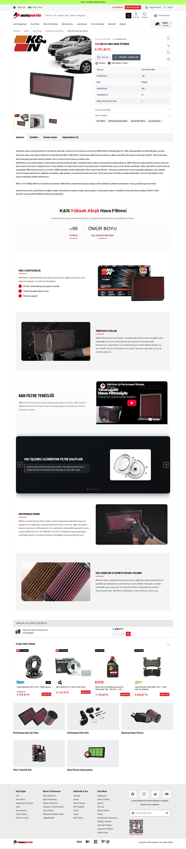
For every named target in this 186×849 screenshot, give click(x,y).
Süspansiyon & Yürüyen (24, 803)
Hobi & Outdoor (21, 814)
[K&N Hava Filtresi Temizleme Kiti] (18, 631)
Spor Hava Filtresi (154, 121)
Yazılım (76, 810)
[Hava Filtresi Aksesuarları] (93, 753)
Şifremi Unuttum (103, 799)
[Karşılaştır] (168, 45)
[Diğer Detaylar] (183, 30)
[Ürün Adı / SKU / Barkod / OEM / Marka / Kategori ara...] (128, 15)
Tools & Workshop (97, 24)
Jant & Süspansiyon (20, 24)
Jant (17, 796)
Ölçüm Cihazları (79, 803)
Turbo (18, 807)
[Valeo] (99, 682)
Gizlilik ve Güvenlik (104, 821)
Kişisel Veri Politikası (105, 829)
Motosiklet (112, 24)
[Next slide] (169, 645)
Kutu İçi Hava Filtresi (138, 121)
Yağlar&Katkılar (49, 818)
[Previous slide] (167, 645)
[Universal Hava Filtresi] (147, 716)
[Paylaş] (168, 59)
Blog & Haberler (103, 810)
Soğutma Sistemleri (50, 803)
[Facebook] (132, 794)
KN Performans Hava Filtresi (118, 121)
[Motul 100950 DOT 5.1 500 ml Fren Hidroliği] (152, 667)
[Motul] (60, 682)
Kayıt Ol (100, 803)
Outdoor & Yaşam (22, 818)
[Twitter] (155, 794)
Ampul (75, 814)
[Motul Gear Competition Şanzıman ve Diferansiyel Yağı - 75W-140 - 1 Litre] (73, 667)
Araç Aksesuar (82, 24)
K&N (97, 44)
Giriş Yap (100, 807)
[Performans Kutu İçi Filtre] (39, 716)
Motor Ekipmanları (50, 799)
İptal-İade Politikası (104, 825)
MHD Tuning (78, 818)
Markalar (123, 24)
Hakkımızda (101, 796)
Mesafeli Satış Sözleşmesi (107, 818)
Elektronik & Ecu (67, 24)
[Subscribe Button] (167, 813)
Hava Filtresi (35, 24)
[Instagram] (144, 794)
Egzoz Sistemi (48, 810)
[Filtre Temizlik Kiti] (39, 753)
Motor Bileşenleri (49, 796)
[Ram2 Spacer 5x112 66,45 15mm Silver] (34, 667)
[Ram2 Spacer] (20, 682)
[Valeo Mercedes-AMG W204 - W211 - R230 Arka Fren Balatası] (112, 667)
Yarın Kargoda (24, 650)
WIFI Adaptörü (78, 807)
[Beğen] (168, 38)
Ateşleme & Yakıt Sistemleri (53, 807)
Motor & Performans (50, 24)
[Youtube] (167, 794)
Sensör (76, 799)
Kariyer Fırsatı (102, 832)
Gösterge (76, 796)
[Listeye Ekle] (168, 52)
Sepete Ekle (46, 692)
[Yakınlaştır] (86, 41)
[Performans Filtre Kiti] (93, 716)
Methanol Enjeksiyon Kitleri (53, 814)
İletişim (100, 814)
